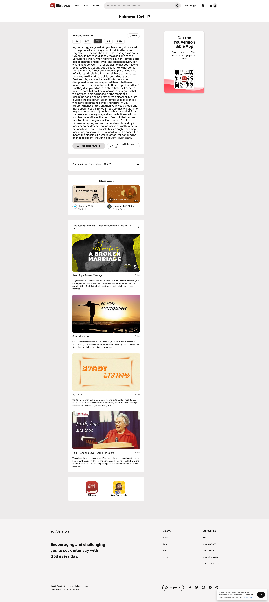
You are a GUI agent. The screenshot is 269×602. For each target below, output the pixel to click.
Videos (96, 5)
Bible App (92, 495)
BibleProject (83, 209)
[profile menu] (213, 5)
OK (261, 594)
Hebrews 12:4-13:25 (126, 205)
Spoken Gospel (119, 209)
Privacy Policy (74, 586)
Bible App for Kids (119, 495)
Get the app (190, 5)
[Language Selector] (203, 5)
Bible (77, 5)
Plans (86, 5)
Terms (85, 586)
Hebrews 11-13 (88, 205)
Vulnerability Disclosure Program (64, 589)
